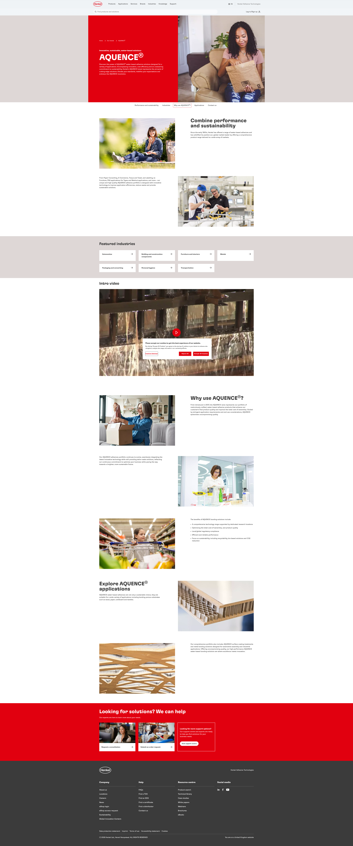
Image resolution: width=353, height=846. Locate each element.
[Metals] (235, 255)
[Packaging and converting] (117, 268)
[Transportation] (196, 268)
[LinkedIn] (218, 790)
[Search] (96, 12)
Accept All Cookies (201, 353)
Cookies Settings (151, 353)
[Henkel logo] (98, 4)
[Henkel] (105, 770)
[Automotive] (117, 255)
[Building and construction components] (157, 255)
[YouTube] (227, 790)
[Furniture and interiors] (196, 255)
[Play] (176, 332)
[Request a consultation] (117, 737)
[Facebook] (223, 790)
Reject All (185, 353)
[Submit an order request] (156, 737)
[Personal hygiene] (157, 268)
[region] (177, 348)
